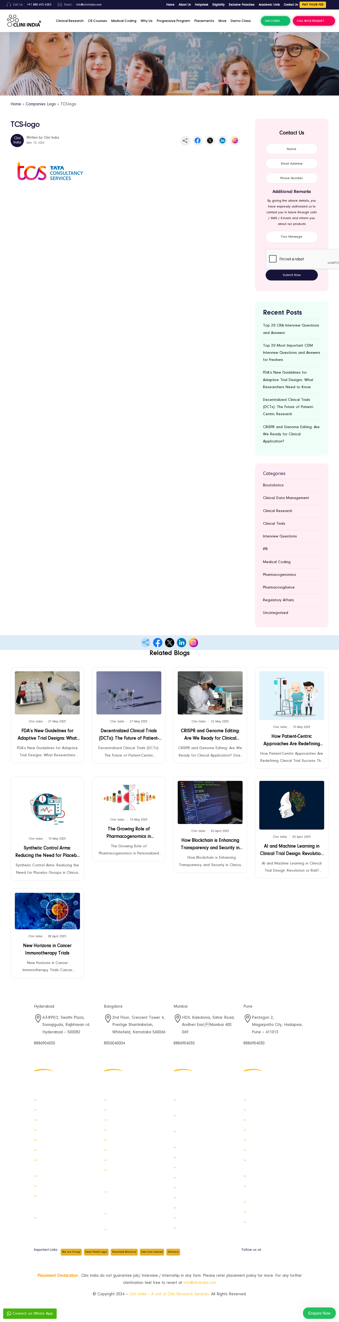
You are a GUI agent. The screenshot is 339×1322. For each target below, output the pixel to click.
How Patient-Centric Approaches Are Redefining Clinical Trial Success (292, 741)
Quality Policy (259, 1110)
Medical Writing (121, 1140)
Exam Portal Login (96, 1252)
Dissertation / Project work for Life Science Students (64, 1221)
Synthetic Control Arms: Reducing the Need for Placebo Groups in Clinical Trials (47, 853)
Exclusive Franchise (242, 4)
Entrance (173, 1252)
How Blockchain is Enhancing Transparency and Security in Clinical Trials (210, 845)
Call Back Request (310, 21)
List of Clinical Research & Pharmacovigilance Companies (64, 1163)
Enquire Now (319, 1313)
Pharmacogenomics (279, 575)
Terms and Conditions (197, 1218)
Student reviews (192, 1158)
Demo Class (241, 21)
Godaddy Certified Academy (203, 1147)
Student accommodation (199, 1188)
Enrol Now (46, 1176)
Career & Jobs (50, 1140)
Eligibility (218, 4)
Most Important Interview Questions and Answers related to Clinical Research (135, 1176)
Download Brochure (124, 1252)
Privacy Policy (259, 1120)
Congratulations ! (263, 1176)
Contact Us (291, 4)
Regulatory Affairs (278, 600)
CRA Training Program (126, 1150)
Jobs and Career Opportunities (275, 1202)
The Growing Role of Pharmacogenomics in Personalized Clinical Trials (129, 834)
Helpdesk (201, 4)
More (222, 21)
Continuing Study (192, 1178)
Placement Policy (52, 1130)
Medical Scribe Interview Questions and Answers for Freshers (61, 1202)
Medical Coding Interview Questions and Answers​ (270, 1189)
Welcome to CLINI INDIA (59, 1186)
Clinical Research (70, 21)
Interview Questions (280, 536)
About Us (185, 4)
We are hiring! (71, 1252)
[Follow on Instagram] (290, 1252)
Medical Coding (123, 21)
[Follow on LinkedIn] (301, 1252)
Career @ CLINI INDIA (126, 1230)
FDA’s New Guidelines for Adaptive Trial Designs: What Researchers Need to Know (288, 380)
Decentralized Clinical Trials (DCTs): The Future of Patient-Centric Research (288, 407)
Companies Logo (41, 104)
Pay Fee (45, 1150)
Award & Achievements (198, 1228)
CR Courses (97, 21)
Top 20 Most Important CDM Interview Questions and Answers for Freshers (291, 353)
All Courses (187, 1168)
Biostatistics (273, 485)
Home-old (46, 1100)
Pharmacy (186, 1198)
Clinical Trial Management (130, 1100)
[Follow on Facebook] (269, 1252)
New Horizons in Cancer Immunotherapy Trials (47, 950)
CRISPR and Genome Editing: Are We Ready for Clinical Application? (291, 434)
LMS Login (272, 21)
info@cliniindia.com (200, 1283)
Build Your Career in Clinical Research (131, 1216)
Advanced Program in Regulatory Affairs (206, 1103)
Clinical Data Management (286, 498)
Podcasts (116, 1160)
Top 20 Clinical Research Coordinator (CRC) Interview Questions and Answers (132, 1198)
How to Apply (259, 1100)
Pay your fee (312, 4)
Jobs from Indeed (152, 1252)
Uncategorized (275, 613)
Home (170, 4)
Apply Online (259, 1212)
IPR (265, 549)
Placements (204, 21)
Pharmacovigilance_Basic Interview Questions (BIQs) (201, 1134)
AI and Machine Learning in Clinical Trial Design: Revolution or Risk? (291, 851)
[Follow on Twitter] (279, 1252)
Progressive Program (173, 21)
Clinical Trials (274, 524)
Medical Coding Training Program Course (276, 1163)
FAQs (252, 1150)
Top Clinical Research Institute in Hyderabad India (206, 1119)
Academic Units (269, 4)
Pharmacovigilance (279, 588)
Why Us (147, 21)
